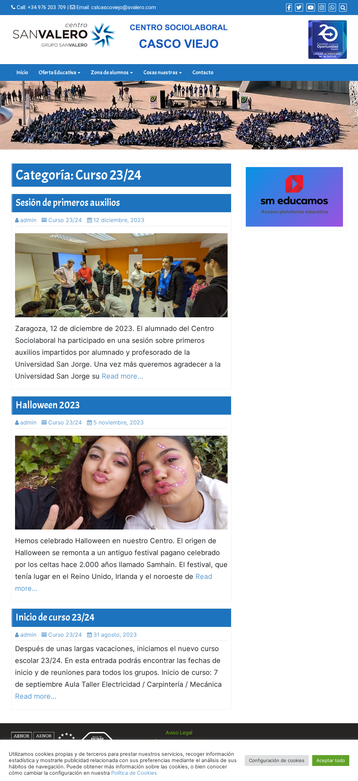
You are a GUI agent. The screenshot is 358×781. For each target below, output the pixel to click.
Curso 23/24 (65, 219)
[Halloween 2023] (121, 483)
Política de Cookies (134, 773)
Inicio (22, 72)
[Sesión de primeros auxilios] (121, 275)
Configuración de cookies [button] (277, 760)
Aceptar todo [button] (330, 760)
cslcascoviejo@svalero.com (123, 7)
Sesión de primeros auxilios (68, 202)
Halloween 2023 (48, 405)
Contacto (202, 72)
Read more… (122, 376)
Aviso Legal (179, 733)
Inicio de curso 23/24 (55, 617)
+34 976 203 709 (47, 7)
